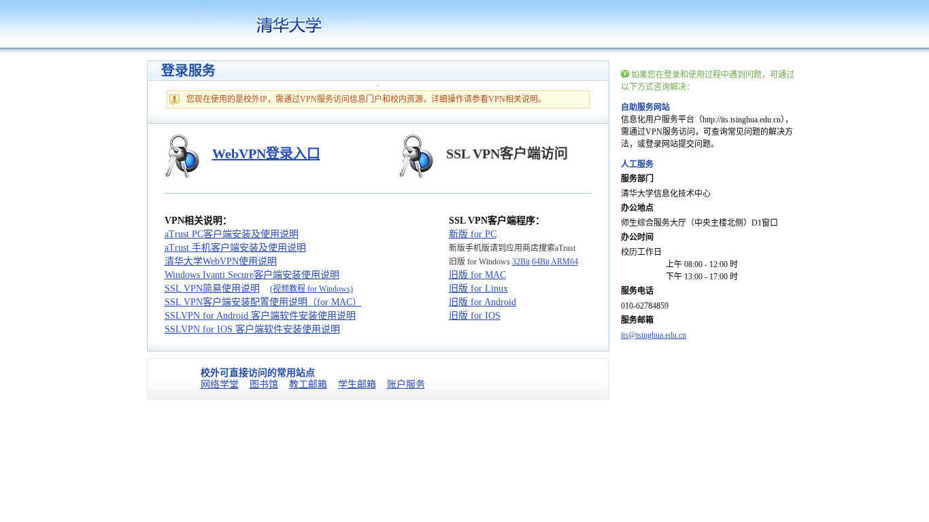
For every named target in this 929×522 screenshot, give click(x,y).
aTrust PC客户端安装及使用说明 (232, 234)
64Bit (541, 261)
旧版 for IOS (475, 316)
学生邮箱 (357, 384)
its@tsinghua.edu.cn (653, 335)
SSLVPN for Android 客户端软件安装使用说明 (260, 316)
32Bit (521, 261)
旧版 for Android (482, 302)
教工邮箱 (308, 384)
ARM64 (564, 261)
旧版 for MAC (477, 275)
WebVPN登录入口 (266, 153)
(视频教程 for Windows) (311, 289)
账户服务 (406, 384)
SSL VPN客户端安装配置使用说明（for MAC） (263, 302)
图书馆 (264, 384)
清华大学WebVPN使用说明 (221, 261)
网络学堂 (220, 384)
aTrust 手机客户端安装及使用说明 (235, 248)
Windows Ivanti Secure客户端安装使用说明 (252, 275)
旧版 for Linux (478, 288)
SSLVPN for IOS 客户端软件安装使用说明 (252, 329)
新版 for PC (472, 234)
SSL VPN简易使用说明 (212, 288)
